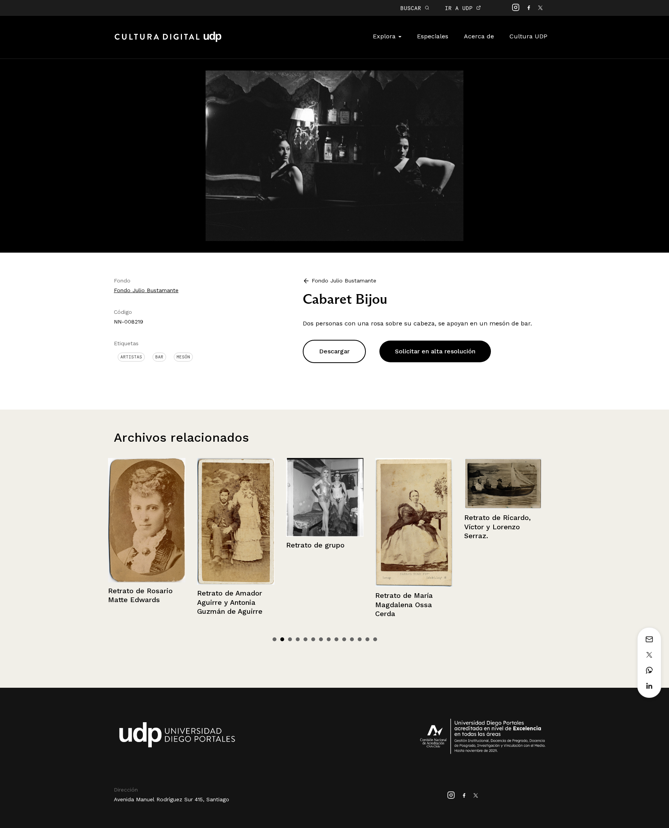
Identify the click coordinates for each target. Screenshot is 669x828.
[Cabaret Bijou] (334, 155)
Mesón (183, 357)
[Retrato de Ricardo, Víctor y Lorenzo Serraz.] (414, 483)
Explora (385, 36)
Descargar (334, 351)
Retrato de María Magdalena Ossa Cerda (315, 604)
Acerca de (479, 36)
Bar (159, 357)
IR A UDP (460, 8)
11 (352, 639)
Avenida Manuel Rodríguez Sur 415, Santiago (171, 799)
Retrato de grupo (226, 545)
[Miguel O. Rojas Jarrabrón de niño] (503, 510)
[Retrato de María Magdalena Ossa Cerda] (325, 522)
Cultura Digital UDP (168, 41)
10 (344, 639)
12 (360, 639)
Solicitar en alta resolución (435, 351)
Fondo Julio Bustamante (146, 290)
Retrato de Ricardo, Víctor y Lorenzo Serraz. (408, 526)
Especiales (432, 36)
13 (367, 639)
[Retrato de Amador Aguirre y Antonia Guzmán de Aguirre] (146, 521)
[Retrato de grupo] (235, 497)
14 (375, 639)
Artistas (131, 357)
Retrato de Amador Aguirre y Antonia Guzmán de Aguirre (140, 602)
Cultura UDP (528, 36)
